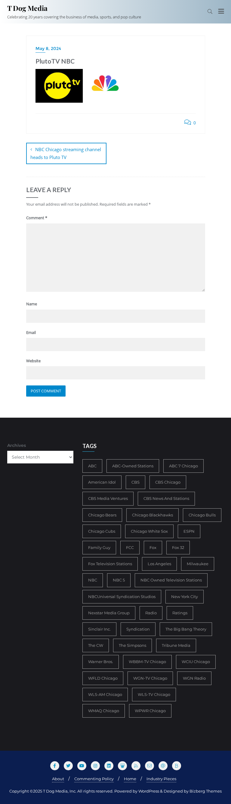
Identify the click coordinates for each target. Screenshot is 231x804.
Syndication (138, 629)
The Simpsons (132, 645)
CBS (135, 482)
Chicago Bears (102, 515)
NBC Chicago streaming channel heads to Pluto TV (65, 153)
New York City (184, 596)
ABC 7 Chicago (183, 465)
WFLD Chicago (103, 678)
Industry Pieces (161, 778)
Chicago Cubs (101, 531)
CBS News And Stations (166, 498)
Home (130, 778)
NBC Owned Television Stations (171, 580)
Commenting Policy (94, 778)
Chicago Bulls (202, 515)
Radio (151, 612)
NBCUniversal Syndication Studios (122, 596)
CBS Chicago (167, 482)
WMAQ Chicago (103, 710)
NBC (92, 580)
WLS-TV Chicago (154, 694)
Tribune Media (176, 645)
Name (31, 304)
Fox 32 (178, 547)
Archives (16, 445)
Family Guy (99, 547)
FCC (130, 547)
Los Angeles (159, 563)
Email (31, 332)
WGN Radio (194, 678)
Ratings (179, 612)
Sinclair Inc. (99, 629)
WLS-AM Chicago (105, 694)
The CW (95, 645)
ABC (92, 465)
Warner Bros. (100, 661)
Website (33, 360)
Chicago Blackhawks (152, 515)
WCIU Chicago (196, 661)
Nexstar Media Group (109, 612)
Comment (36, 217)
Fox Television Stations (110, 563)
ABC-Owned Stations (132, 465)
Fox (152, 547)
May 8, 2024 (48, 48)
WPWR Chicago (150, 710)
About (58, 778)
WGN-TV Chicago (150, 678)
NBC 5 (119, 580)
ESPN (189, 531)
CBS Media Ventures (108, 498)
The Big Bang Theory (185, 629)
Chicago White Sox (149, 531)
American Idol (102, 482)
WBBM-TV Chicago (147, 661)
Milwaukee (197, 563)
